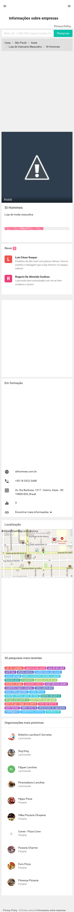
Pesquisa (63, 33)
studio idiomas (37, 692)
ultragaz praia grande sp (17, 700)
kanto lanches (12, 708)
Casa (8, 42)
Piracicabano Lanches (31, 782)
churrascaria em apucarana (52, 708)
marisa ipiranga (13, 676)
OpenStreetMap (13, 531)
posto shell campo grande (43, 700)
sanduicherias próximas (32, 712)
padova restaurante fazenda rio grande (41, 676)
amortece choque (14, 684)
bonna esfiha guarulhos (17, 692)
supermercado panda (35, 668)
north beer (10, 672)
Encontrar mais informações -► (34, 512)
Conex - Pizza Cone (29, 831)
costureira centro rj (34, 684)
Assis (34, 42)
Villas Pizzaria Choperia (32, 815)
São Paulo (21, 42)
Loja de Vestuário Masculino (25, 46)
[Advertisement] (37, 93)
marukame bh (53, 712)
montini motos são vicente (48, 672)
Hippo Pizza (25, 798)
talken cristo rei (28, 708)
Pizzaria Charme (28, 847)
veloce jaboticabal (44, 688)
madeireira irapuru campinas (19, 688)
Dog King (23, 751)
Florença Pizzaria (28, 880)
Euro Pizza (24, 864)
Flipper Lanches (27, 767)
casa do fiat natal (56, 668)
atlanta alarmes (25, 672)
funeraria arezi (12, 680)
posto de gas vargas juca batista (21, 704)
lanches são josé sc (50, 696)
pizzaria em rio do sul (46, 680)
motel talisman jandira (56, 684)
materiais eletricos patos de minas (22, 696)
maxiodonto (27, 680)
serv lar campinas (14, 668)
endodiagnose (12, 712)
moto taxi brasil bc (48, 704)
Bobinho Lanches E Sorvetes (35, 734)
